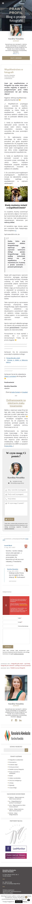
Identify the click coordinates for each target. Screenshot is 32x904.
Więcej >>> (26, 901)
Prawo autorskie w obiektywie (14, 772)
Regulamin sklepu (8, 893)
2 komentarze (8, 78)
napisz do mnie (23, 605)
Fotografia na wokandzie (16, 760)
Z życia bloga (13, 787)
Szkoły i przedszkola (15, 778)
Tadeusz (11, 797)
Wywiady (11, 785)
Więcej (19, 717)
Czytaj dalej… (9, 446)
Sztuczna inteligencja (15, 780)
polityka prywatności (9, 528)
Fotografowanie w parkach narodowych (15, 802)
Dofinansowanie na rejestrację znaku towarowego (16, 403)
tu (15, 230)
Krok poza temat (14, 767)
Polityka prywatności (8, 890)
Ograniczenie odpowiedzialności (12, 891)
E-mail (20, 622)
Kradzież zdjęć (13, 764)
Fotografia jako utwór (13, 358)
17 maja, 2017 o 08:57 (9, 547)
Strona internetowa (23, 626)
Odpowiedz (9, 565)
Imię (19, 618)
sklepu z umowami (10, 376)
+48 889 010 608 (17, 481)
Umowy (11, 783)
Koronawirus (12, 762)
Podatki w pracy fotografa (17, 668)
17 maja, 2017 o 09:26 (12, 571)
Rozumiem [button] (19, 901)
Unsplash (25, 392)
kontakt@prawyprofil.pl (17, 483)
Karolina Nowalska (12, 569)
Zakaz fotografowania (13, 813)
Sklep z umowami (16, 58)
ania (10, 805)
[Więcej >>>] (16, 53)
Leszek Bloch (8, 545)
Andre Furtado (15, 392)
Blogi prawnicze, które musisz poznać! (16, 798)
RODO (11, 776)
